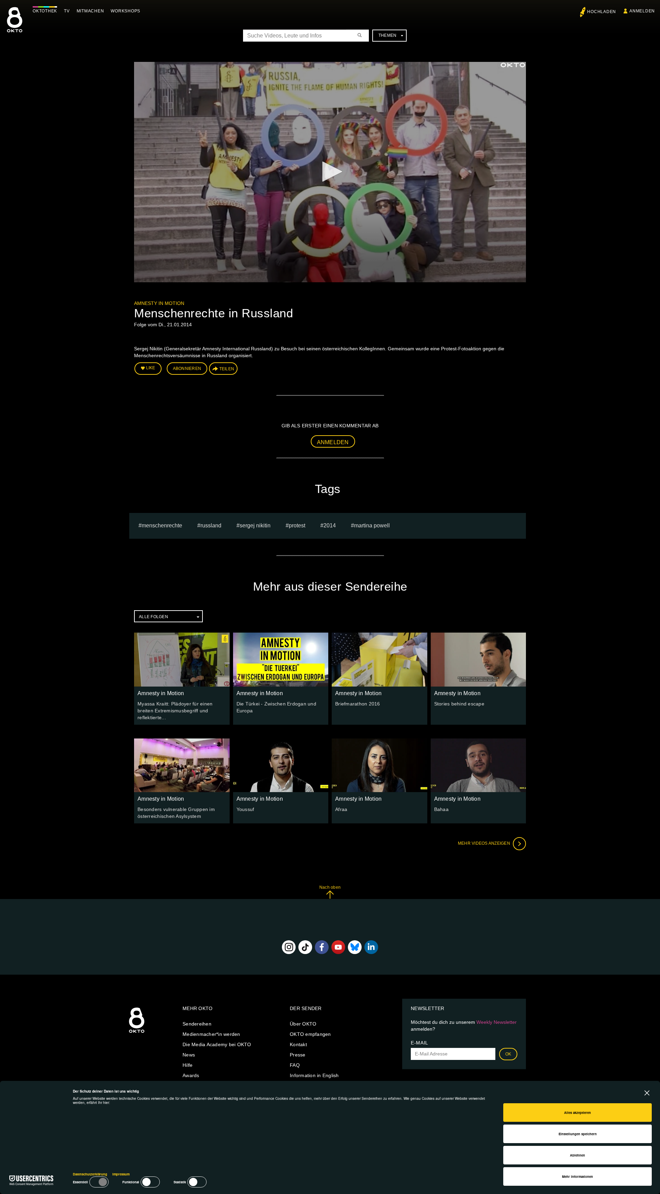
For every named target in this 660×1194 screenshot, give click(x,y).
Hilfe (187, 1065)
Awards (191, 1075)
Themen (387, 35)
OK (508, 1054)
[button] (330, 171)
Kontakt (298, 1044)
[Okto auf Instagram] (289, 947)
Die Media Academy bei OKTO (217, 1044)
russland (210, 525)
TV (67, 11)
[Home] (136, 1033)
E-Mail (419, 1042)
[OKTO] (14, 26)
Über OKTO (303, 1024)
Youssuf (245, 809)
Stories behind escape (459, 703)
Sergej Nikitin (255, 525)
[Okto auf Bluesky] (355, 947)
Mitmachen (90, 11)
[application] (330, 172)
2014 (329, 525)
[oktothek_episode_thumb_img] (182, 659)
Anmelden (333, 442)
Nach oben (330, 887)
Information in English (314, 1075)
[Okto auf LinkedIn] (371, 947)
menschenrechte (162, 525)
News (189, 1055)
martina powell (372, 525)
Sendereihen (197, 1024)
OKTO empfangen (310, 1034)
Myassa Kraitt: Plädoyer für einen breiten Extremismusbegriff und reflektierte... (175, 710)
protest (297, 525)
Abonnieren (187, 368)
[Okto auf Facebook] (322, 947)
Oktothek (45, 11)
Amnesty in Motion (159, 303)
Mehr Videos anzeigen (484, 843)
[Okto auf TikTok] (305, 947)
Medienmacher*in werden (211, 1034)
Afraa (341, 809)
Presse (298, 1055)
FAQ (295, 1065)
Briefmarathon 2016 (357, 703)
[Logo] (512, 65)
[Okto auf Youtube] (338, 947)
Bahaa (441, 809)
